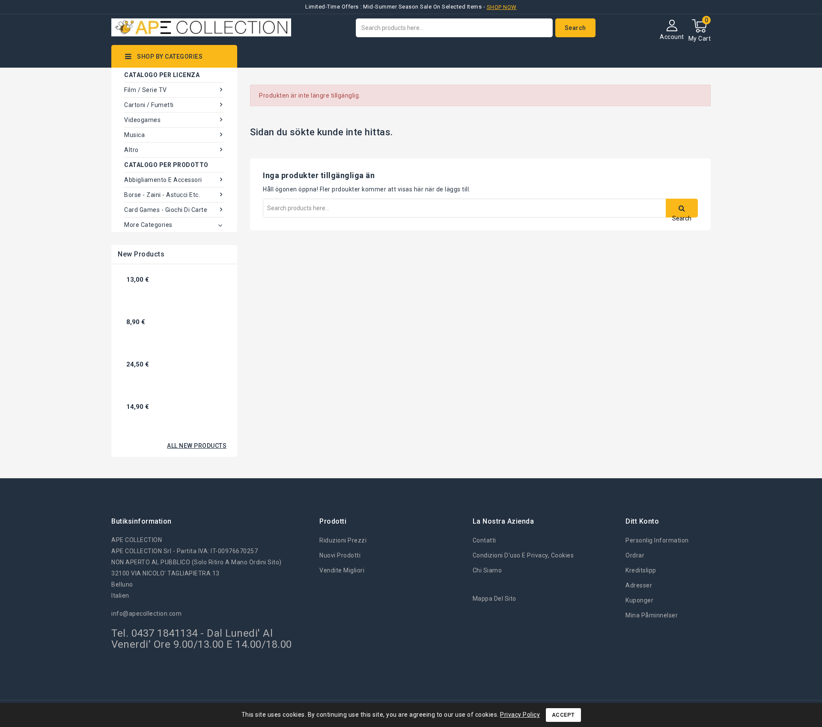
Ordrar (634, 555)
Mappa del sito (494, 598)
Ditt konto (642, 521)
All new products (196, 445)
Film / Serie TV (145, 89)
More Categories (148, 224)
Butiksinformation (141, 521)
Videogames (142, 119)
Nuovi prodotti (339, 555)
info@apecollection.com (146, 613)
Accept (563, 715)
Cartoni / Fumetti (149, 104)
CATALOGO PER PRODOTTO (166, 164)
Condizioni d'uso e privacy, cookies (523, 555)
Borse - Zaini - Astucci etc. (162, 194)
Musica (134, 134)
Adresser (638, 585)
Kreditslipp (640, 570)
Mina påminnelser (651, 615)
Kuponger (639, 600)
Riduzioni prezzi (342, 540)
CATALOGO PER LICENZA (162, 75)
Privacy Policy (520, 714)
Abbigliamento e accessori (163, 179)
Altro (131, 149)
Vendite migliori (341, 570)
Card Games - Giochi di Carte (165, 209)
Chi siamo (487, 570)
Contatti (484, 540)
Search (575, 27)
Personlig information (657, 540)
